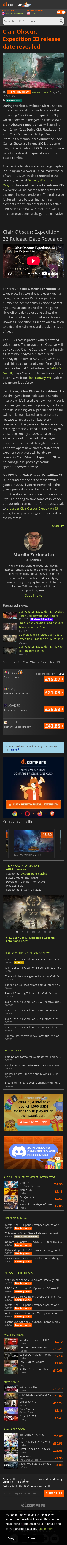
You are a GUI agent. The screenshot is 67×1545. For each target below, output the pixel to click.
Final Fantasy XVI (39, 378)
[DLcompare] (33, 1504)
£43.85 (53, 726)
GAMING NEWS (19, 92)
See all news (33, 595)
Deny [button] (11, 1538)
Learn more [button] (45, 1528)
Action (25, 873)
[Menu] (62, 5)
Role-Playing (39, 873)
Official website (16, 869)
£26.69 (53, 709)
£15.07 (53, 679)
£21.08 (53, 692)
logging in (14, 749)
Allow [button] (31, 1538)
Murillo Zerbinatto (42, 92)
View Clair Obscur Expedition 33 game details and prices (30, 939)
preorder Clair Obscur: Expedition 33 (32, 508)
